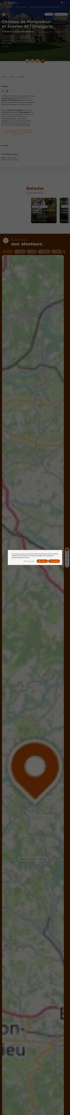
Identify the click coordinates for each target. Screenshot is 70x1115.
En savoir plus (30, 561)
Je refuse (43, 561)
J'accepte (55, 561)
